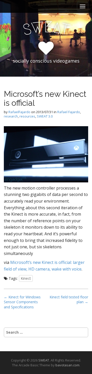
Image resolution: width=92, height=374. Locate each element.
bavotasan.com (67, 365)
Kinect (26, 278)
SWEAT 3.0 (45, 116)
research (11, 116)
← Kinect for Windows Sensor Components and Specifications (22, 302)
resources (27, 116)
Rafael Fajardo (68, 112)
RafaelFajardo (19, 112)
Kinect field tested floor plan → (69, 300)
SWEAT (43, 360)
